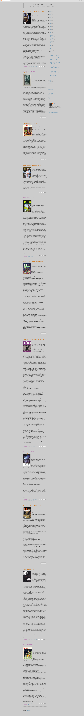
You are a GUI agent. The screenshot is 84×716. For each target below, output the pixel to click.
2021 (50, 19)
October (51, 38)
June (51, 44)
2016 (50, 26)
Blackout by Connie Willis (28, 569)
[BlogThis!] (42, 66)
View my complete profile (53, 112)
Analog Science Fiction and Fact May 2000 (32, 505)
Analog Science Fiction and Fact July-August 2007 (33, 261)
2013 (50, 30)
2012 (50, 32)
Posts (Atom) (29, 710)
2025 (50, 13)
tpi (54, 103)
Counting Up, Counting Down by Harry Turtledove (33, 339)
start (49, 98)
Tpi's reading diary (42, 5)
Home (35, 708)
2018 (50, 23)
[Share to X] (43, 66)
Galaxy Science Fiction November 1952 (31, 646)
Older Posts (45, 708)
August (51, 41)
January (51, 51)
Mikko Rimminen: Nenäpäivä (29, 72)
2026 (50, 11)
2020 (50, 20)
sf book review (31, 500)
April (51, 47)
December (52, 35)
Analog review (30, 67)
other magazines (50, 96)
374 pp (49, 97)
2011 (50, 33)
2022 (50, 17)
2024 (50, 14)
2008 (50, 83)
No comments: (35, 66)
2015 (50, 28)
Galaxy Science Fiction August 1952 (30, 123)
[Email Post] (40, 66)
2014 (50, 29)
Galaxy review (30, 160)
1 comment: (35, 639)
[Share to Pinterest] (45, 66)
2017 (50, 25)
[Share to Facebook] (44, 66)
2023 (50, 16)
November (52, 36)
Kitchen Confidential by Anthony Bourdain (32, 165)
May (51, 45)
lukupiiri (49, 92)
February (51, 50)
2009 (50, 81)
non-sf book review (31, 118)
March (51, 48)
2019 (50, 22)
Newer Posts (25, 708)
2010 (50, 80)
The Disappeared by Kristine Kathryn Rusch (32, 453)
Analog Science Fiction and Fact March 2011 (32, 199)
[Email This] (41, 66)
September (52, 39)
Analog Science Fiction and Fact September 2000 (33, 11)
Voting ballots (50, 94)
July (51, 42)
